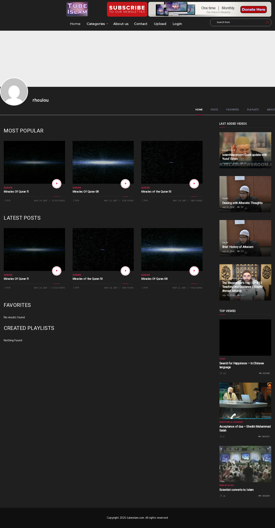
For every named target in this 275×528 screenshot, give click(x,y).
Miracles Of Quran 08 (86, 191)
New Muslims (226, 485)
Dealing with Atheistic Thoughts (242, 203)
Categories (96, 24)
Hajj (224, 278)
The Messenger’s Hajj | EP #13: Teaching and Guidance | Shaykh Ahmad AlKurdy (242, 287)
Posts (214, 110)
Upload (160, 24)
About (271, 110)
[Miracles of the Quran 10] (194, 183)
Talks (225, 198)
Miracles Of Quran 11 (16, 191)
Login (177, 24)
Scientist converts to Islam (236, 490)
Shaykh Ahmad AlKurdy (242, 278)
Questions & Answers (231, 422)
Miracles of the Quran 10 (156, 191)
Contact (140, 24)
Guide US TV (228, 150)
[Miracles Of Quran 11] (56, 183)
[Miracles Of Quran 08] (125, 183)
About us (121, 24)
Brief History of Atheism (237, 247)
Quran (8, 188)
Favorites (232, 110)
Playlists (253, 110)
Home (75, 24)
